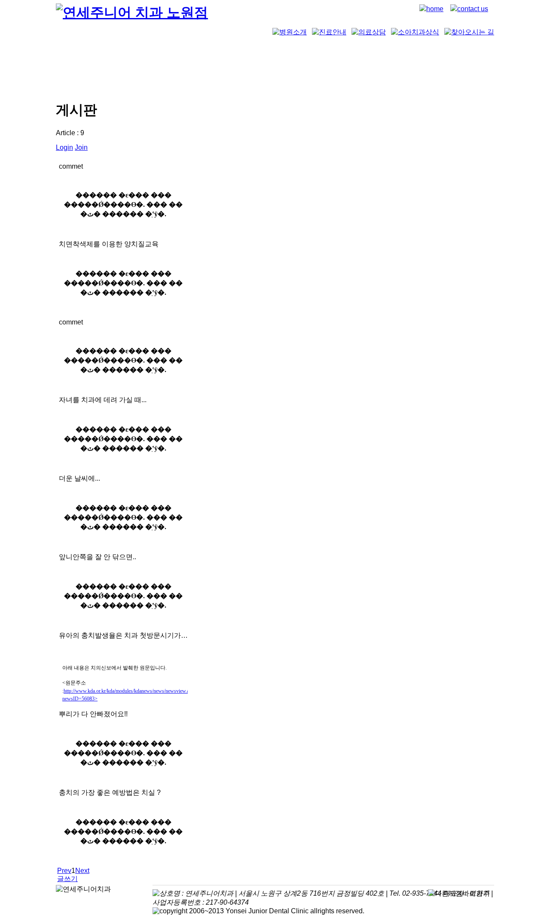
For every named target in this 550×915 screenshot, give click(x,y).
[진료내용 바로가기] (329, 32)
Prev (64, 870)
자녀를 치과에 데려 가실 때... (103, 399)
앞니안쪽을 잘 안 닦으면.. (97, 557)
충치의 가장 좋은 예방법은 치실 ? (110, 792)
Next (82, 870)
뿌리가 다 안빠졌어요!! (93, 714)
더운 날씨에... (79, 478)
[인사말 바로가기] (289, 32)
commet (71, 166)
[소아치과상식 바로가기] (415, 32)
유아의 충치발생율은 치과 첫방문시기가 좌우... (123, 635)
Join (81, 147)
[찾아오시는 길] (469, 32)
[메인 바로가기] (132, 12)
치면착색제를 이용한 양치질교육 (109, 244)
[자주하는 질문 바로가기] (368, 32)
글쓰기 (67, 878)
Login (64, 147)
